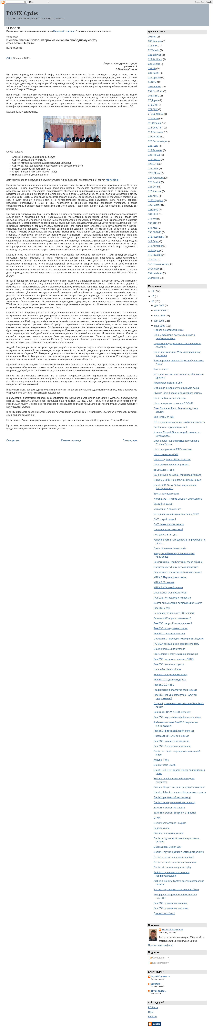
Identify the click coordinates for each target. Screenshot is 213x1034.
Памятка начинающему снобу (170, 548)
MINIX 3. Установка (164, 582)
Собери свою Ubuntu (165, 765)
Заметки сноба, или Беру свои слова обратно (178, 562)
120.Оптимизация (157, 141)
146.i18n (152, 259)
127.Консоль (154, 191)
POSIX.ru (153, 1007)
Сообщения (158, 957)
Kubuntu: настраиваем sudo (168, 833)
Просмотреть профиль (160, 945)
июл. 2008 (160, 326)
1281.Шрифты (155, 200)
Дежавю (155, 983)
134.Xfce (152, 228)
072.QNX (153, 109)
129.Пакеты (154, 205)
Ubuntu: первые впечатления (169, 649)
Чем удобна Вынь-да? (165, 534)
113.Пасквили (155, 132)
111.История (154, 123)
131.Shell (153, 214)
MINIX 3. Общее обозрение (168, 587)
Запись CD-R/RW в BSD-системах (172, 712)
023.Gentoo (154, 64)
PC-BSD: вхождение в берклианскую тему (176, 644)
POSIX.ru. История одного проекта (172, 597)
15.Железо (154, 269)
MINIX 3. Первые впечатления (170, 577)
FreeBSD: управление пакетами (171, 908)
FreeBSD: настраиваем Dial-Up (170, 674)
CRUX (157, 818)
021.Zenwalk (154, 55)
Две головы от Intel (164, 417)
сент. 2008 (160, 315)
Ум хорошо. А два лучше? (167, 509)
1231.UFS (153, 164)
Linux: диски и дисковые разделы (171, 464)
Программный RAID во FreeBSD (171, 736)
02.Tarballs (153, 50)
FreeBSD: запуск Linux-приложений (173, 623)
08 (153, 301)
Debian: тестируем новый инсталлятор (174, 802)
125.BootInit (154, 182)
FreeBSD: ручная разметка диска (171, 741)
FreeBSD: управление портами (170, 903)
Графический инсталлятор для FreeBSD (175, 690)
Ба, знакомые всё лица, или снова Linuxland (177, 475)
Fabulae (152, 1016)
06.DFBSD (153, 95)
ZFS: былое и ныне (164, 470)
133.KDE (153, 223)
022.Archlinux (155, 59)
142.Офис (153, 241)
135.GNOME (154, 232)
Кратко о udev (161, 369)
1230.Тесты (154, 159)
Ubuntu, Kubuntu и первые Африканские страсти (180, 792)
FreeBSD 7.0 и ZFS (164, 685)
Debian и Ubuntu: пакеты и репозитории (175, 862)
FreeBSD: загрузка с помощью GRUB (174, 659)
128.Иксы (153, 196)
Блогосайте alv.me (63, 31)
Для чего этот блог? (164, 913)
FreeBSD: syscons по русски (169, 664)
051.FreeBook (155, 91)
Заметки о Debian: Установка (169, 807)
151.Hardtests (155, 273)
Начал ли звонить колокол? (168, 529)
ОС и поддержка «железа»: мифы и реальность (179, 422)
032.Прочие (154, 77)
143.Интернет (155, 246)
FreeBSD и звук (162, 608)
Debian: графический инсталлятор (172, 797)
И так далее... (158, 991)
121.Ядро (153, 146)
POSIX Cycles (22, 13)
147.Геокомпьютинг (158, 264)
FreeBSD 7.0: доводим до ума (170, 679)
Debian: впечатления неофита (170, 823)
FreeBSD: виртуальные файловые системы (177, 717)
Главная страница (71, 440)
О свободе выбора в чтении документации (177, 388)
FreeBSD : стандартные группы (170, 628)
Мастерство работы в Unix (168, 383)
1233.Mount (154, 173)
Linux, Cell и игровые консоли (170, 398)
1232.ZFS (153, 168)
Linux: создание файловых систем (172, 459)
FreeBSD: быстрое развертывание (172, 746)
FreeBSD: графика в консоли (169, 633)
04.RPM (152, 82)
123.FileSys (154, 155)
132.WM (152, 218)
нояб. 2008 (160, 310)
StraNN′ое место (160, 976)
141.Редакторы (156, 237)
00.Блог (152, 36)
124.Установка (156, 178)
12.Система (154, 136)
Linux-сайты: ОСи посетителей (170, 592)
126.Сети (153, 186)
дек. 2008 (159, 305)
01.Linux (152, 45)
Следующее (12, 440)
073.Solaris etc (155, 114)
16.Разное (153, 278)
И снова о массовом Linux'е (169, 330)
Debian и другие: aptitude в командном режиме (179, 852)
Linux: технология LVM (166, 454)
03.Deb (152, 68)
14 (153, 291)
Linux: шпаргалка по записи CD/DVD (173, 403)
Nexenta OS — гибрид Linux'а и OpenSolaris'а (178, 499)
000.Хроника (155, 41)
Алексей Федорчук (172, 930)
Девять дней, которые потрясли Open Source (178, 603)
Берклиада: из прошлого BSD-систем (174, 613)
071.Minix (153, 105)
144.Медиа (154, 250)
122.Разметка (155, 150)
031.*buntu (153, 73)
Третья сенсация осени (166, 493)
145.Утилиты (155, 255)
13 (153, 296)
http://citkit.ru (112, 180)
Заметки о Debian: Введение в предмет (175, 812)
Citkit (9, 58)
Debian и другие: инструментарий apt (174, 857)
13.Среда (153, 209)
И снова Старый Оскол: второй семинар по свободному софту (51, 40)
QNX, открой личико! (165, 519)
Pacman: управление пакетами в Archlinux (176, 889)
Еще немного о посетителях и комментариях (178, 572)
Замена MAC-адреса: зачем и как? (172, 618)
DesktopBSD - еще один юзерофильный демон (179, 638)
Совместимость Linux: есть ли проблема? (176, 567)
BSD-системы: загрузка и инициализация (176, 654)
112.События (155, 127)
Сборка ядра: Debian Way (167, 847)
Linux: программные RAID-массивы (173, 449)
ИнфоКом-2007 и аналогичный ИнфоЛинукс (177, 480)
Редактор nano (162, 828)
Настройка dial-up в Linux (167, 669)
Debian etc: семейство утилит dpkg (172, 867)
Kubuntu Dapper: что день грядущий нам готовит (179, 787)
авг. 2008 (159, 321)
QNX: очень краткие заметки (169, 524)
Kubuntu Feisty (161, 760)
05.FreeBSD (154, 86)
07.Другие (153, 100)
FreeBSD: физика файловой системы (174, 731)
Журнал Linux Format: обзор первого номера (178, 393)
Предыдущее (130, 440)
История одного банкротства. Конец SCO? (176, 514)
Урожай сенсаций (163, 504)
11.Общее (153, 118)
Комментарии (159, 963)
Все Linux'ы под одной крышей (170, 427)
